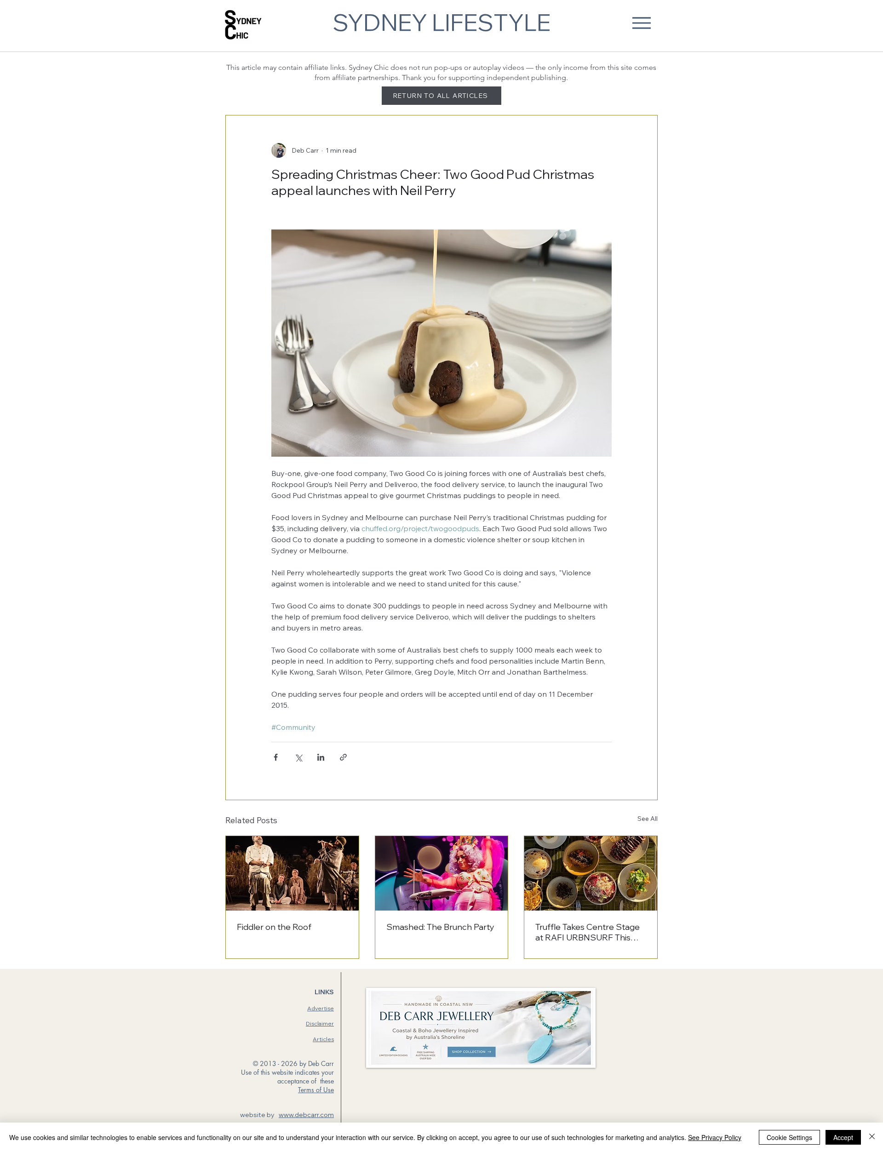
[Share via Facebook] (275, 757)
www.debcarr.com (306, 1115)
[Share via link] (343, 757)
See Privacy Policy (714, 1137)
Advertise (320, 1008)
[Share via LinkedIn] (320, 757)
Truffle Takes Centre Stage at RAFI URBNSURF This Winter (587, 932)
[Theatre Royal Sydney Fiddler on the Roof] (292, 873)
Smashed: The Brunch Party (440, 927)
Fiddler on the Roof (274, 927)
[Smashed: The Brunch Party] (441, 873)
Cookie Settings (789, 1137)
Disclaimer (320, 1023)
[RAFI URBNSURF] (590, 873)
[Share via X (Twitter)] (298, 757)
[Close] (871, 1137)
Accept (843, 1137)
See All (647, 818)
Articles (323, 1039)
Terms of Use (316, 1089)
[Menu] (641, 23)
